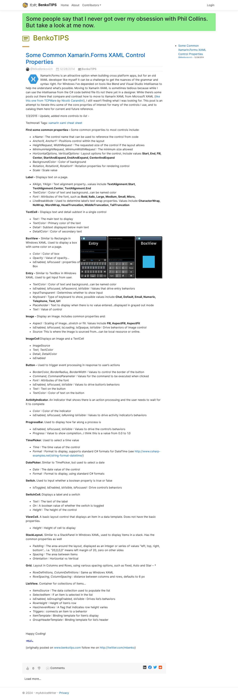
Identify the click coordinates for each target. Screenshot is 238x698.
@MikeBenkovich (41, 69)
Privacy (64, 693)
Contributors (90, 5)
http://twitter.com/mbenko (117, 647)
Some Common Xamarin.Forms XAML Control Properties (85, 58)
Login (210, 5)
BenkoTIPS (89, 69)
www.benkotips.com (67, 647)
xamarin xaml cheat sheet (65, 123)
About (75, 5)
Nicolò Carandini (73, 100)
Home (65, 5)
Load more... (33, 678)
